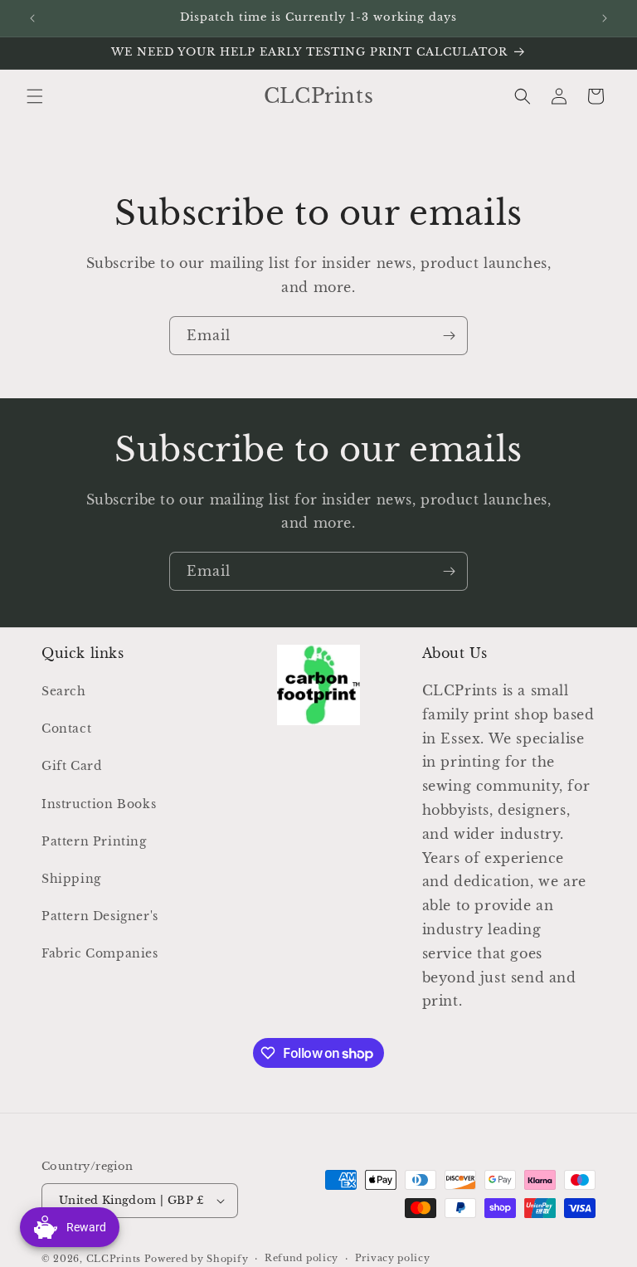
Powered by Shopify (196, 1259)
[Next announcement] (604, 18)
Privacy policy (392, 1258)
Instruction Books (98, 804)
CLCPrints (113, 1259)
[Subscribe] (448, 335)
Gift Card (71, 765)
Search (63, 691)
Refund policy (301, 1258)
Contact (66, 728)
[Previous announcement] (32, 18)
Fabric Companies (99, 953)
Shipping (71, 878)
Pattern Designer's (99, 916)
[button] (35, 96)
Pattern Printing (94, 841)
